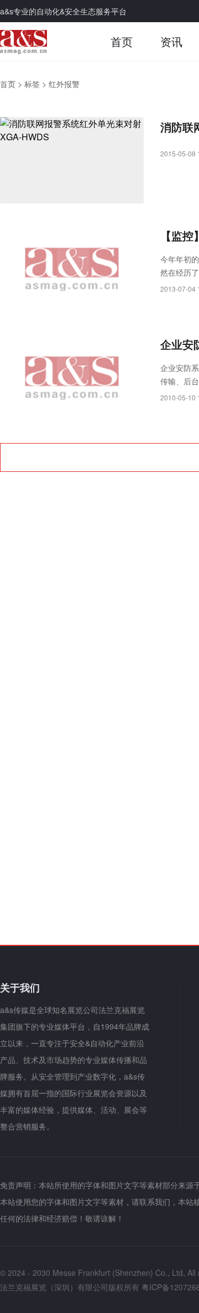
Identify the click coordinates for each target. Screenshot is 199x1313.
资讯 (171, 41)
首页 (122, 41)
